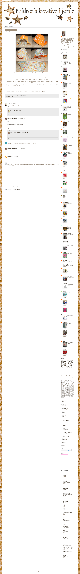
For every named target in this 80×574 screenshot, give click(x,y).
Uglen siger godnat (66, 420)
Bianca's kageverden (66, 268)
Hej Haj (64, 425)
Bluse (68, 362)
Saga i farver (65, 481)
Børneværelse (67, 373)
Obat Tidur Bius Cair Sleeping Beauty (68, 548)
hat (12, 96)
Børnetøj (9, 96)
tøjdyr (72, 378)
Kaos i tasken (65, 419)
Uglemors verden (65, 241)
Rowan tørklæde (69, 253)
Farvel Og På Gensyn (66, 242)
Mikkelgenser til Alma (70, 245)
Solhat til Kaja (65, 424)
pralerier (64, 519)
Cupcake (69, 391)
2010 (63, 445)
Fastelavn (72, 373)
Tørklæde (72, 395)
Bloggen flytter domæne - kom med (68, 265)
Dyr (73, 371)
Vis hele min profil (64, 49)
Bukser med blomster (66, 435)
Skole (70, 394)
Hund (68, 375)
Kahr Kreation (65, 322)
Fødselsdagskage (64, 368)
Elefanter (72, 385)
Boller (63, 385)
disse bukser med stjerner (50, 87)
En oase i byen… (69, 54)
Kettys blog (64, 252)
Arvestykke (69, 381)
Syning (73, 363)
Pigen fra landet (65, 526)
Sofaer (73, 394)
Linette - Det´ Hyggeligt (11, 124)
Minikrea (63, 361)
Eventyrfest (68, 379)
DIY (13, 26)
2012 (63, 442)
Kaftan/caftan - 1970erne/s (66, 482)
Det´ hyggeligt (65, 283)
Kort (72, 387)
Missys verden (65, 522)
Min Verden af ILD (65, 172)
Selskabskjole (67, 394)
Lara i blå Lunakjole (65, 531)
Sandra (8, 142)
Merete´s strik (65, 160)
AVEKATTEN (65, 544)
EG (11, 96)
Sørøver (62, 389)
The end (64, 523)
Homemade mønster (67, 382)
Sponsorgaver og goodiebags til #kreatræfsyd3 (69, 227)
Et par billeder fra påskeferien (68, 432)
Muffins (65, 393)
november (65, 408)
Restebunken (63, 388)
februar (64, 439)
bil (64, 396)
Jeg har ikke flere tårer (66, 436)
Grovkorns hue (69, 153)
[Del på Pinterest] (25, 95)
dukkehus (67, 378)
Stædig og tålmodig (70, 137)
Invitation (73, 392)
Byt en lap (71, 375)
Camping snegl (69, 188)
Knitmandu (64, 244)
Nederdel (63, 374)
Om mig (62, 380)
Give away (64, 375)
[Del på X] (23, 95)
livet (73, 366)
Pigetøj (62, 362)
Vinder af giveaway (70, 315)
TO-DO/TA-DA (69, 364)
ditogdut (64, 195)
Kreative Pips (65, 144)
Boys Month (67, 385)
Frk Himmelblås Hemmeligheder (68, 547)
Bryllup (73, 390)
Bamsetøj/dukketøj (71, 384)
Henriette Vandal (65, 136)
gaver (68, 376)
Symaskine (68, 380)
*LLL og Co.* (65, 478)
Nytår (72, 377)
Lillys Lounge (65, 260)
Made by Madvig (65, 264)
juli (63, 413)
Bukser (70, 361)
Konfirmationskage (66, 372)
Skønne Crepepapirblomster (67, 545)
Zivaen (64, 341)
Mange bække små (66, 275)
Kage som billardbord (64, 387)
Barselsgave (69, 323)
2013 (63, 405)
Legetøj (72, 372)
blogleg (68, 363)
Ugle (73, 383)
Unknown (9, 156)
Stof (72, 388)
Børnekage (72, 374)
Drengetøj (67, 365)
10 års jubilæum (65, 433)
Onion (66, 371)
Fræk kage (68, 386)
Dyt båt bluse (65, 428)
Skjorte (67, 383)
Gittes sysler (65, 330)
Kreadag (73, 382)
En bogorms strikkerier (66, 152)
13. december (69, 83)
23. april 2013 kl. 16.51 (19, 124)
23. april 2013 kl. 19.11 (24, 132)
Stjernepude (64, 395)
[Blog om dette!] (21, 95)
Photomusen (65, 105)
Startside (6, 26)
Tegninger (62, 378)
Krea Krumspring (65, 74)
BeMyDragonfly (65, 61)
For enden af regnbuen (66, 210)
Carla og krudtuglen (66, 314)
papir (72, 396)
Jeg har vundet (65, 429)
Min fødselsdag (69, 145)
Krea (69, 366)
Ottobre (70, 371)
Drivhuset (62, 392)
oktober (64, 409)
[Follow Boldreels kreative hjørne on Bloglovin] (66, 450)
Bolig (70, 390)
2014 (63, 404)
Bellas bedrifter (65, 53)
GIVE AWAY (64, 541)
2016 (63, 401)
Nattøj (62, 373)
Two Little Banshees (66, 472)
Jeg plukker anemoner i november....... (69, 123)
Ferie (62, 382)
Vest (62, 396)
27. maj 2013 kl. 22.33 (16, 162)
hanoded (41, 571)
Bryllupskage (63, 379)
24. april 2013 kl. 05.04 (21, 148)
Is (62, 393)
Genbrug (62, 376)
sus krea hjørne (65, 299)
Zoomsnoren (65, 113)
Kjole (64, 364)
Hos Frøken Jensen (66, 491)
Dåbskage (71, 376)
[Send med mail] (20, 95)
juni (64, 415)
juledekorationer (63, 381)
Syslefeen (9, 103)
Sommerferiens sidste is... (66, 520)
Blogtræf (10, 26)
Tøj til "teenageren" (68, 389)
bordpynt (63, 384)
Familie (70, 367)
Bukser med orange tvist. (67, 426)
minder (73, 389)
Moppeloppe (65, 511)
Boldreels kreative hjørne (11, 118)
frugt (66, 396)
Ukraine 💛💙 (69, 98)
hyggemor (64, 187)
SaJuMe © (64, 291)
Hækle (72, 386)
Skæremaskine (68, 388)
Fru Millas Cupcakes (66, 504)
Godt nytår (69, 75)
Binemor (64, 508)
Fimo (62, 386)
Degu (72, 391)
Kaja (62, 365)
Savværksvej (65, 225)
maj (64, 416)
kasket (69, 396)
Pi (65, 376)
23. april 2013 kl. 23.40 (14, 142)
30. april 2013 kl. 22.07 (14, 156)
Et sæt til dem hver (70, 234)
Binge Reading (65, 505)
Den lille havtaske (66, 202)
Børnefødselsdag (64, 391)
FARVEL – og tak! (65, 556)
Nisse (72, 379)
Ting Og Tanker (65, 537)
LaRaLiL (64, 530)
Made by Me (65, 90)
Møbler (68, 393)
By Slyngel (64, 555)
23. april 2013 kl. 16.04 (21, 118)
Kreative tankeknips (66, 121)
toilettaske (62, 397)
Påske (63, 383)
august (64, 412)
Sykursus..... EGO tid (70, 331)
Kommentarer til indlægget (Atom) (14, 186)
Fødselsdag (63, 366)
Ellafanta (64, 82)
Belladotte (64, 66)
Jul (71, 365)
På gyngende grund (65, 538)
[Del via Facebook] (24, 95)
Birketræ (68, 390)
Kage (70, 360)
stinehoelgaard (65, 501)
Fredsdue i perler (65, 498)
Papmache (71, 393)
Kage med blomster (67, 377)
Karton (70, 387)
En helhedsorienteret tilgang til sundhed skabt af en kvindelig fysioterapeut (67, 63)
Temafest (70, 383)
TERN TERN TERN (65, 502)
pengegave (64, 390)
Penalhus (62, 394)
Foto (64, 386)
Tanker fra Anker (10, 162)
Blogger (48, 571)
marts (64, 438)
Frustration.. (64, 196)
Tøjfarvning (68, 395)
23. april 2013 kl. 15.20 (17, 110)
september (65, 411)
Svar (8, 106)
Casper (65, 367)
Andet (67, 384)
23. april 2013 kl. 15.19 (14, 103)
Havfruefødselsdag (67, 392)
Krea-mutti (64, 349)
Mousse (62, 371)
